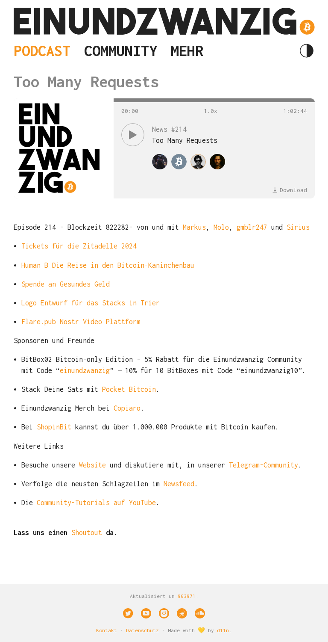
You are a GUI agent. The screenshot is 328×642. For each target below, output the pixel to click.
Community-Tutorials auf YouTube (96, 502)
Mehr (187, 50)
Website (92, 465)
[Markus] (159, 161)
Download (293, 189)
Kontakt (106, 630)
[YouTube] (146, 613)
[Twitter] (128, 613)
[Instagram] (164, 613)
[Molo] (179, 161)
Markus (194, 227)
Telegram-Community (263, 465)
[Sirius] (217, 161)
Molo (221, 227)
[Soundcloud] (200, 613)
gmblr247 (252, 227)
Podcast (42, 50)
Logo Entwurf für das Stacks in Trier (90, 303)
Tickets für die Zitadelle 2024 (79, 246)
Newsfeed (179, 484)
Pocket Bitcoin (129, 389)
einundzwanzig (85, 370)
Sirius (298, 227)
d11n (223, 630)
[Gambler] (198, 161)
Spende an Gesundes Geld (65, 284)
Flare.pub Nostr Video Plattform (81, 321)
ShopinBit (54, 427)
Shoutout (86, 532)
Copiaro (127, 408)
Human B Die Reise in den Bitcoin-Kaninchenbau (107, 265)
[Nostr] (182, 613)
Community (120, 50)
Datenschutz (142, 630)
